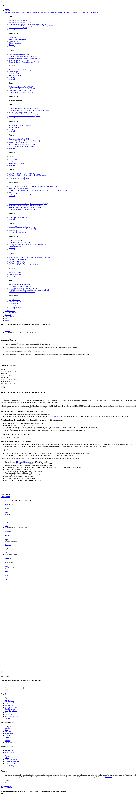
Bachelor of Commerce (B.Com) (19, 259)
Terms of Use (9, 703)
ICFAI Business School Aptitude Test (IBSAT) (24, 144)
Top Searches (9, 714)
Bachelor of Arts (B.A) (16, 261)
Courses (7, 10)
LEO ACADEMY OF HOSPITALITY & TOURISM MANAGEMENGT (33, 186)
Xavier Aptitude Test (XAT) (18, 143)
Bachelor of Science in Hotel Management (22, 173)
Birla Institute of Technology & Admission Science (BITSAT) (28, 24)
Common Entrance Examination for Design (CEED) (25, 108)
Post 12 (8, 315)
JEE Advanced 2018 (55, 416)
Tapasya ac (8, 545)
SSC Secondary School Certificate (20, 284)
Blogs (7, 700)
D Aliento (7, 572)
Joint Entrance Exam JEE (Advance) (20, 22)
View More (5, 497)
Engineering (9, 12)
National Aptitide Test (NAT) (18, 28)
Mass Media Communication (18, 232)
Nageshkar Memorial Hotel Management (22, 194)
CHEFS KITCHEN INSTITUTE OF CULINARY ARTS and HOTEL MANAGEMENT (38, 190)
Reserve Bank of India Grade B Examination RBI (25, 207)
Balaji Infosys (13, 72)
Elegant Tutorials (14, 300)
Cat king (11, 156)
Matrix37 (12, 248)
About (7, 698)
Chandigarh (8, 742)
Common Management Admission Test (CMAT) (24, 141)
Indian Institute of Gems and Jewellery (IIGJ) (23, 114)
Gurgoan (8, 735)
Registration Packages (12, 707)
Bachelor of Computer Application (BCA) (22, 229)
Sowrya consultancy (15, 75)
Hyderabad (8, 737)
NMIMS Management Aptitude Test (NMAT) (23, 146)
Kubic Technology (15, 246)
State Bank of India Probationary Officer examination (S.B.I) (28, 204)
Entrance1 (7, 786)
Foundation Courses (11, 767)
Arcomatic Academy (15, 240)
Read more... (108, 777)
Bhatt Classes (13, 305)
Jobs (6, 318)
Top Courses (81, 12)
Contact (7, 718)
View (6, 512)
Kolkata (7, 741)
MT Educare (13, 160)
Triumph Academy (15, 43)
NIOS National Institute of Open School (22, 292)
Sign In (7, 320)
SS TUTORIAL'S (15, 273)
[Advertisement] (16, 596)
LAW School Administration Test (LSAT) (22, 89)
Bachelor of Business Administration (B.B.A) (23, 265)
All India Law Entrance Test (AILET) (21, 87)
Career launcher (14, 158)
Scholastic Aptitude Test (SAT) (19, 60)
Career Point (13, 37)
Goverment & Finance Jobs (57, 12)
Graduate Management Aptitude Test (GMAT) (23, 56)
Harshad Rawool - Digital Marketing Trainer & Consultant (27, 244)
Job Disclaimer (9, 705)
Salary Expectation (11, 312)
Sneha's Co (8, 518)
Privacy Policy (9, 702)
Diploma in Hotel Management (19, 179)
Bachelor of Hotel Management (19, 177)
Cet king (11, 161)
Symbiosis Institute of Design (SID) (20, 112)
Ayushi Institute (14, 41)
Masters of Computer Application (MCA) (22, 227)
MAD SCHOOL (14, 127)
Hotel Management (41, 12)
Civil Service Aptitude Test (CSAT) (20, 91)
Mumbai (7, 728)
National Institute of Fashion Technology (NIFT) (24, 116)
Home (7, 9)
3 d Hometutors (14, 303)
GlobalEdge (13, 77)
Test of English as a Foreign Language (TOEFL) (24, 62)
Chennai (7, 739)
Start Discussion (10, 311)
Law (24, 12)
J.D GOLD (12, 129)
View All (12, 29)
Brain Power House (15, 275)
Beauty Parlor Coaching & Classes (20, 125)
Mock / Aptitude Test (11, 317)
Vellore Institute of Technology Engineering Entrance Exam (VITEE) (31, 26)
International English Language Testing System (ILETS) (27, 58)
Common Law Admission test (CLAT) (21, 92)
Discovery (8, 531)
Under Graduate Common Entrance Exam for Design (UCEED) (29, 110)
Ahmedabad (9, 733)
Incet (10, 192)
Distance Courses (71, 12)
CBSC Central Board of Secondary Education (23, 288)
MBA (33, 12)
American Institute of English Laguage (21, 70)
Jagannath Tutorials (15, 301)
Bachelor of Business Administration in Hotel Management (27, 175)
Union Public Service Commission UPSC (22, 209)
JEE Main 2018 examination (25, 462)
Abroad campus (14, 73)
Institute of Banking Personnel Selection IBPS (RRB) (26, 205)
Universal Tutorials (15, 307)
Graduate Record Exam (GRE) (19, 55)
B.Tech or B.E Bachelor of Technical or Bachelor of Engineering (29, 257)
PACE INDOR (9, 504)
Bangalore (8, 731)
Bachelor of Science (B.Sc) (17, 263)
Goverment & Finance (12, 761)
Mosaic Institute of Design (17, 39)
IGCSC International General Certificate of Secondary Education (29, 290)
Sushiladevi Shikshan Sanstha (18, 188)
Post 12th (8, 712)
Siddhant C (8, 558)
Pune (6, 730)
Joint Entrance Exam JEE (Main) (19, 20)
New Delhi (8, 726)
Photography (13, 231)
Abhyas (11, 45)
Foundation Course (92, 12)
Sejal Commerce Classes (17, 163)
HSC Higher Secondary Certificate (20, 286)
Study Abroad (17, 12)
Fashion (28, 12)
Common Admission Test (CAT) (19, 139)
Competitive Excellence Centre (19, 217)
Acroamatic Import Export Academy (20, 242)
